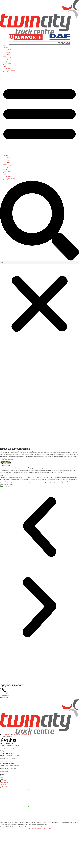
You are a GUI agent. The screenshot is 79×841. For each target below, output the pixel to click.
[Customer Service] (4, 690)
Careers (8, 54)
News (7, 51)
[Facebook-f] (2, 740)
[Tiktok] (10, 740)
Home (4, 45)
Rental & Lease (7, 63)
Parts (4, 65)
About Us (8, 49)
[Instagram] (6, 740)
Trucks (5, 56)
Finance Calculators (11, 70)
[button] (39, 113)
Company (5, 47)
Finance (5, 66)
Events (8, 52)
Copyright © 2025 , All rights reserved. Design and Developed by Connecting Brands (21, 826)
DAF (7, 59)
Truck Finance (9, 68)
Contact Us (6, 72)
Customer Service (4, 695)
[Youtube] (14, 740)
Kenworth (8, 58)
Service (5, 61)
